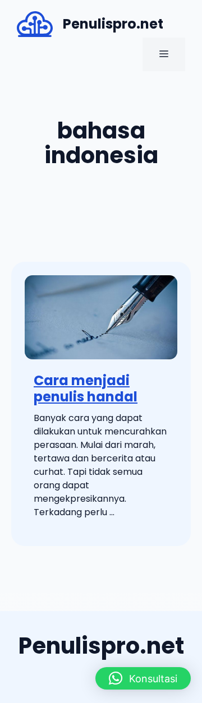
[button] (143, 678)
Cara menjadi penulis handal (85, 388)
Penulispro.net (113, 24)
